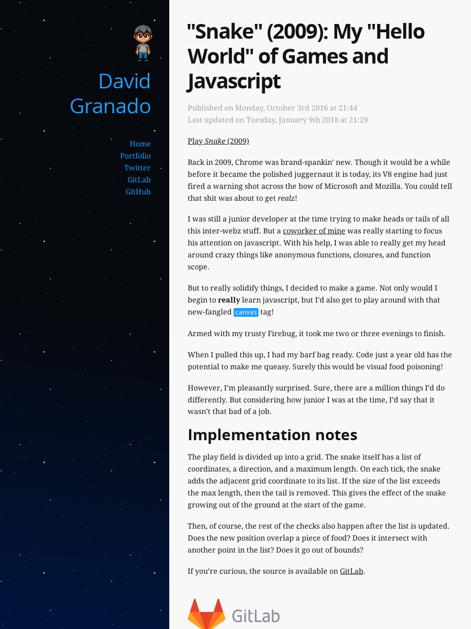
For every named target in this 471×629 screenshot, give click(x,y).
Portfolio (135, 155)
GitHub (138, 191)
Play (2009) (218, 141)
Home (140, 144)
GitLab (139, 179)
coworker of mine (314, 231)
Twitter (137, 167)
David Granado (110, 92)
